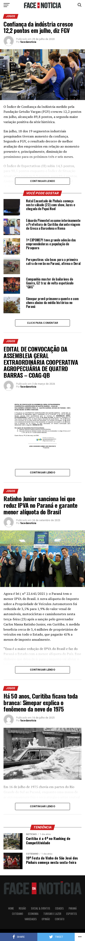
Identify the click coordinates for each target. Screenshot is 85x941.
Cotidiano (17, 914)
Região (22, 908)
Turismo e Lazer (52, 914)
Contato (59, 919)
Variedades (31, 919)
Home (11, 908)
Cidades (59, 908)
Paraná (73, 908)
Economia (33, 914)
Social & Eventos (40, 908)
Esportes (71, 914)
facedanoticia (28, 42)
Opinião (46, 919)
